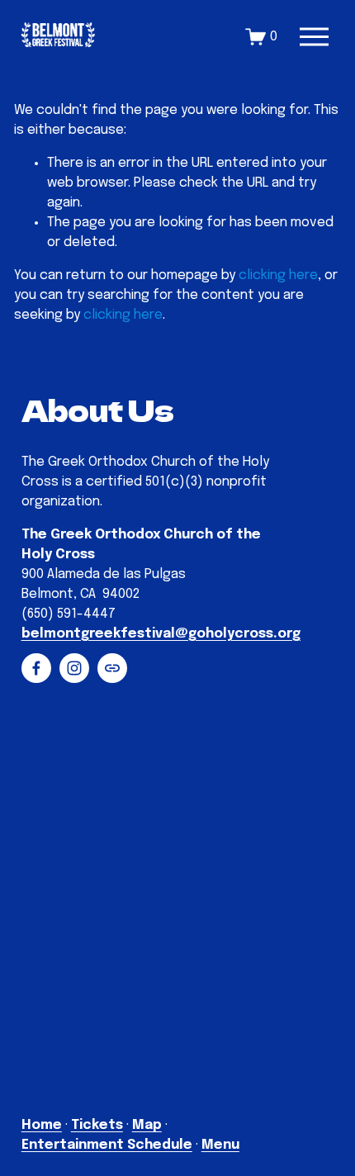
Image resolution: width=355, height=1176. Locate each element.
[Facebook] (36, 668)
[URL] (112, 668)
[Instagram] (74, 668)
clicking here (278, 275)
